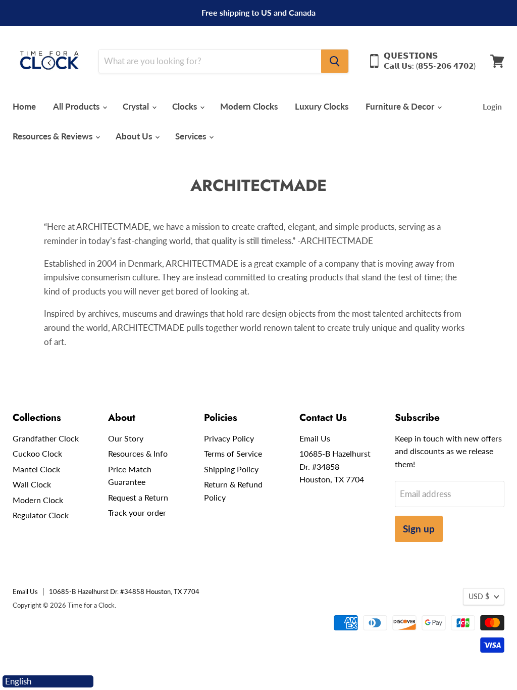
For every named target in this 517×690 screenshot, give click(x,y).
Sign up (419, 528)
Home (24, 106)
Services (191, 136)
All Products (77, 106)
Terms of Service (233, 453)
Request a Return (138, 497)
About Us (135, 136)
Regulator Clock (41, 515)
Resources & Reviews (53, 136)
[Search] (334, 61)
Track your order (137, 512)
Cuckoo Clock (37, 453)
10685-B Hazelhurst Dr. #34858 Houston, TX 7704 (335, 466)
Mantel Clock (36, 469)
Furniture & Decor (401, 106)
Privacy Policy (229, 438)
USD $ (479, 596)
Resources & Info (138, 453)
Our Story (125, 438)
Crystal (137, 106)
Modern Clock (38, 500)
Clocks (185, 106)
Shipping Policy (231, 469)
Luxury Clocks (321, 106)
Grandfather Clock (46, 438)
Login (492, 106)
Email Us (314, 438)
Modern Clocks (249, 106)
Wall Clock (32, 484)
